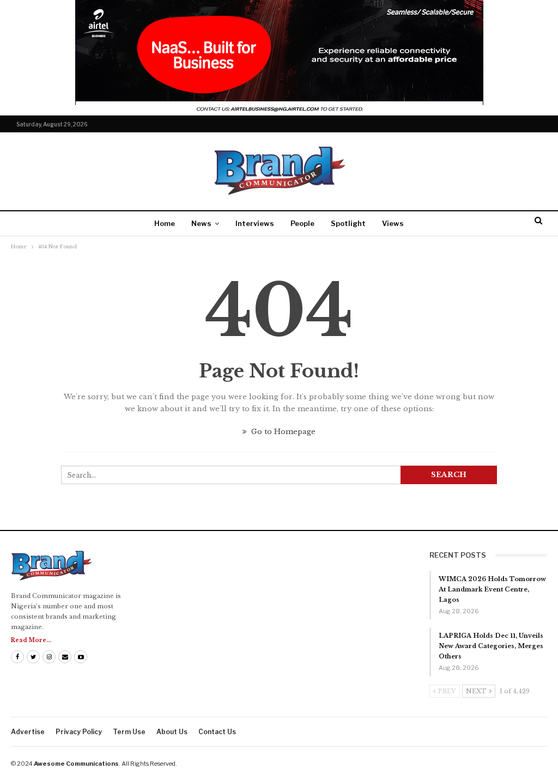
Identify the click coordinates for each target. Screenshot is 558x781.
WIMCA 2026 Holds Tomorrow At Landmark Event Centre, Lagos (492, 589)
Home (164, 223)
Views (393, 223)
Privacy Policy (79, 732)
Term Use (129, 732)
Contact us (217, 732)
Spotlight (348, 223)
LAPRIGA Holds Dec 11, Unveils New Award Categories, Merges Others (491, 646)
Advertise (28, 732)
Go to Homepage (282, 431)
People (302, 223)
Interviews (254, 223)
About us (171, 732)
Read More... (31, 640)
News (201, 223)
